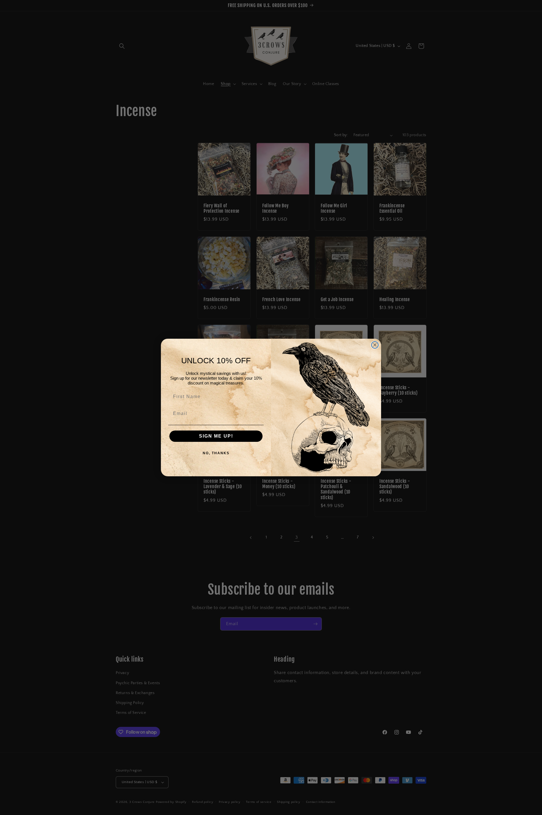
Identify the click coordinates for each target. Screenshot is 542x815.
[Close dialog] (374, 345)
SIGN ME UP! (216, 436)
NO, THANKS (216, 453)
